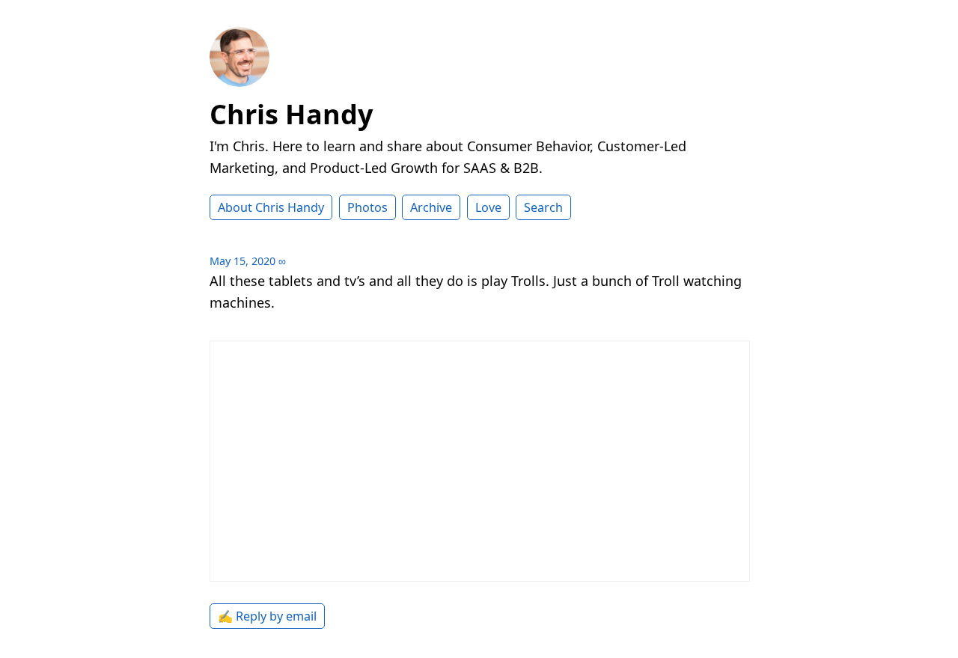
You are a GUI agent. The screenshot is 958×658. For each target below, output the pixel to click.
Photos (367, 207)
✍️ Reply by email (267, 616)
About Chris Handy (271, 207)
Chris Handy (291, 114)
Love (488, 207)
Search (543, 207)
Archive (431, 207)
